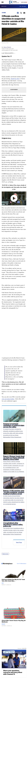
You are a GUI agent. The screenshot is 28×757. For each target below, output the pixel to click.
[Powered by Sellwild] (24, 648)
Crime (4, 12)
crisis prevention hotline (8, 399)
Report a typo (5, 553)
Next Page (19, 542)
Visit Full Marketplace (21, 563)
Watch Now (23, 2)
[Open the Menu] (2, 2)
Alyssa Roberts (7, 47)
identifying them (15, 78)
